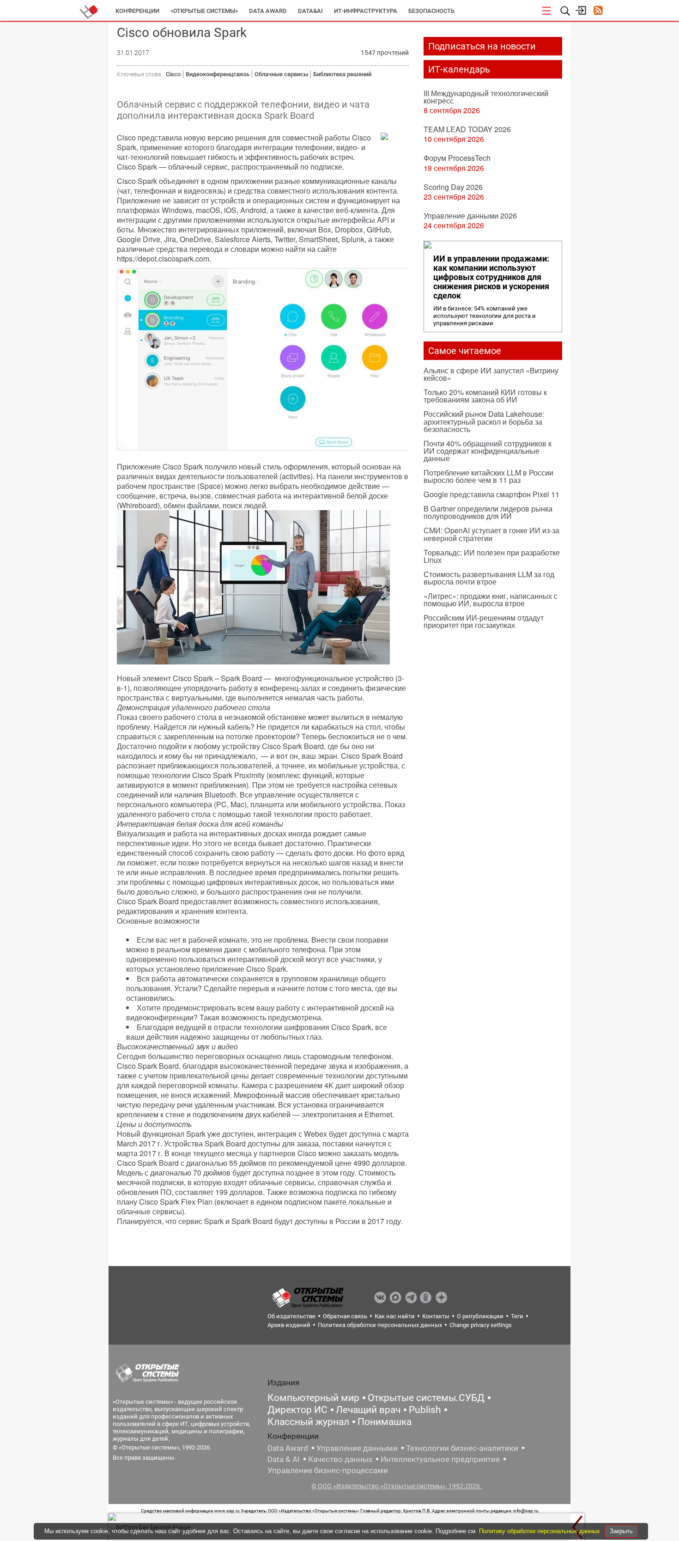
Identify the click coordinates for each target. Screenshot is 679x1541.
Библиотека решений (342, 74)
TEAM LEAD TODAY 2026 (467, 129)
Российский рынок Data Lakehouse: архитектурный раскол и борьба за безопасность (484, 421)
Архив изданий (288, 1325)
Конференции (137, 10)
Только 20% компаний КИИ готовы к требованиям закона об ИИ (485, 396)
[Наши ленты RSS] (598, 11)
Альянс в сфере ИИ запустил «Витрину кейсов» (491, 374)
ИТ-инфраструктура (365, 10)
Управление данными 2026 (470, 215)
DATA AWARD (268, 10)
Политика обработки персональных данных (380, 1325)
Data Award (287, 1448)
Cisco (173, 74)
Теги (517, 1316)
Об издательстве (291, 1316)
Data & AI (283, 1459)
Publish (425, 1409)
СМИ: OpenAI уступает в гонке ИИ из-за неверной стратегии (491, 534)
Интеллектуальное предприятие (440, 1459)
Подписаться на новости (482, 46)
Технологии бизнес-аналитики (462, 1448)
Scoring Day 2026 (453, 187)
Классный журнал (308, 1421)
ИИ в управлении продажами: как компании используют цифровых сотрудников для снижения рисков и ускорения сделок (491, 277)
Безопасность (431, 10)
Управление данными (357, 1448)
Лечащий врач (368, 1409)
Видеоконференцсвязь (217, 74)
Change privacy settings (480, 1325)
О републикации (480, 1316)
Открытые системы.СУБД (426, 1397)
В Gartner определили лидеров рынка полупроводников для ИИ (488, 512)
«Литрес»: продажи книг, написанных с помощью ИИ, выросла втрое (491, 600)
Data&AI (310, 10)
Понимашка (385, 1421)
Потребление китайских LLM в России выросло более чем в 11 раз (488, 476)
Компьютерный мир (313, 1397)
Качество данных (340, 1459)
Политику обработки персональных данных (540, 1531)
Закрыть (621, 1531)
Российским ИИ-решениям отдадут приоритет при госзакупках (484, 621)
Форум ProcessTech (457, 157)
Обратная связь (345, 1316)
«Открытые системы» (204, 10)
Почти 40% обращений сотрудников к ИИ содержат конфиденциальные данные (488, 450)
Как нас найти (395, 1316)
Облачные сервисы (281, 74)
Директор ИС (297, 1409)
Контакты (435, 1316)
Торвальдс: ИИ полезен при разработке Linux (492, 556)
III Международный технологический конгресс (486, 97)
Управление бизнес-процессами (327, 1470)
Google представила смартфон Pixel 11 (491, 494)
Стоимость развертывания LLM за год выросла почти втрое (489, 578)
